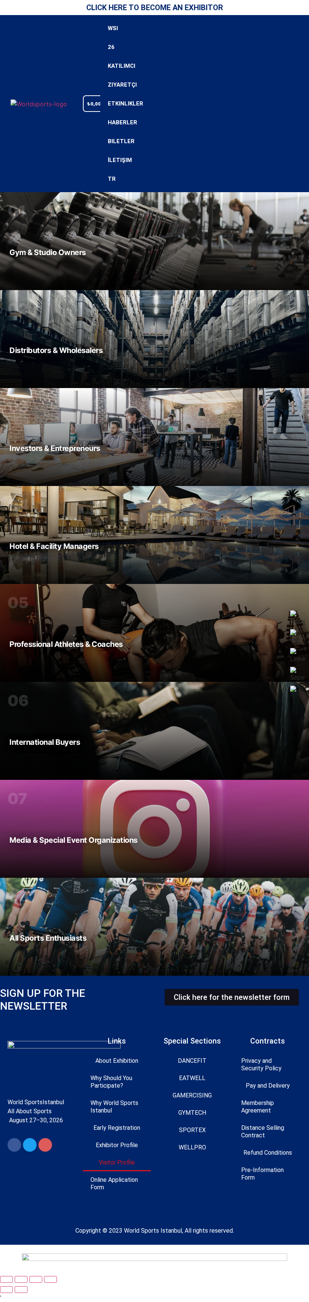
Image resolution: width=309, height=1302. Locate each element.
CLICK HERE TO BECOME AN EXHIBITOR (154, 7)
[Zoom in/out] (6, 1279)
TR (111, 179)
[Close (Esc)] (50, 1279)
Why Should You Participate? (111, 1081)
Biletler (111, 141)
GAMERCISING (192, 1095)
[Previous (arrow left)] (6, 1289)
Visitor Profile (117, 1162)
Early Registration (116, 1127)
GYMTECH (192, 1112)
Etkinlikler (111, 103)
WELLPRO (192, 1147)
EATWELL (192, 1078)
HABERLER (111, 122)
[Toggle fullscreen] (21, 1279)
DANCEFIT (192, 1060)
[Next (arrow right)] (21, 1289)
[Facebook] (14, 1145)
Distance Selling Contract (262, 1131)
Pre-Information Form (262, 1173)
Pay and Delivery (268, 1085)
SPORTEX (192, 1130)
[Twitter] (30, 1145)
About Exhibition (116, 1060)
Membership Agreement (257, 1106)
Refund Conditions (267, 1152)
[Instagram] (45, 1145)
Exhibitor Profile (117, 1145)
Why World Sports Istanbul (114, 1106)
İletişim (111, 160)
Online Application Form (114, 1183)
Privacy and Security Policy (261, 1064)
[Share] (35, 1279)
